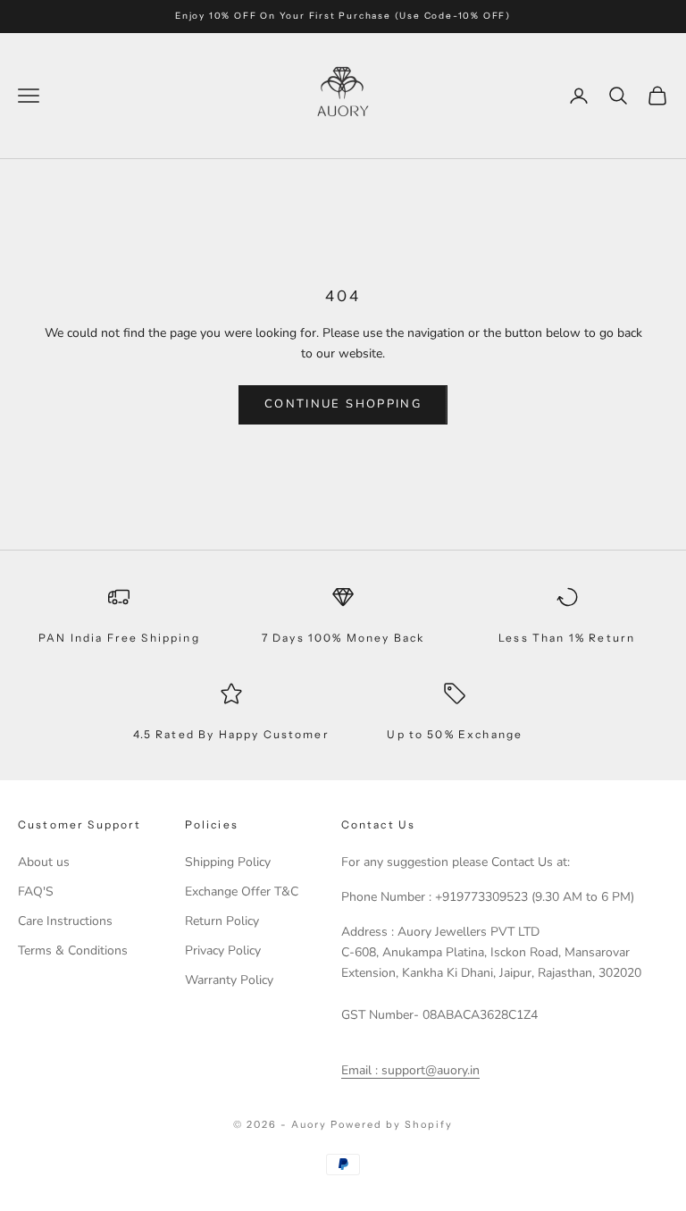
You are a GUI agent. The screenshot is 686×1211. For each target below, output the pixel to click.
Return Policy (222, 920)
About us (44, 862)
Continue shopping (343, 404)
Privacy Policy (223, 950)
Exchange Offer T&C (241, 891)
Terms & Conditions (73, 950)
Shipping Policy (228, 862)
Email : (359, 1070)
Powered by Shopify (391, 1124)
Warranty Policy (229, 979)
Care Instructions (65, 920)
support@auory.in (429, 1070)
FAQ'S (36, 891)
